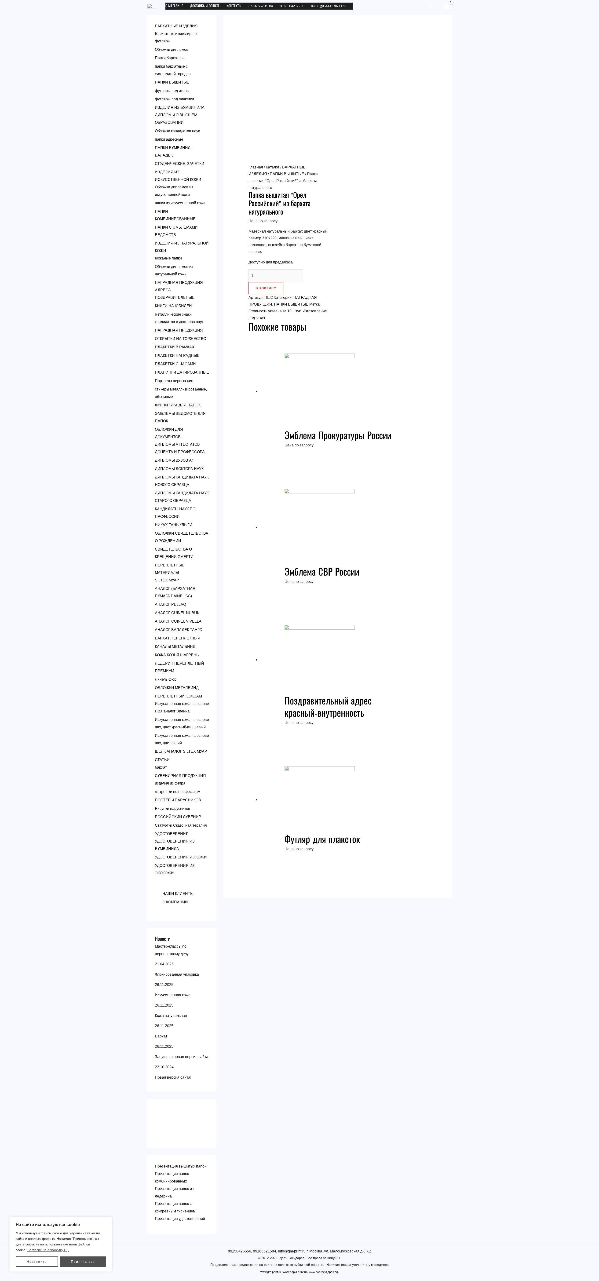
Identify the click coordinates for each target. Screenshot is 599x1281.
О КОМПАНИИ (175, 902)
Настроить (37, 1261)
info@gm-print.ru (328, 6)
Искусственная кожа (172, 995)
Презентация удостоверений (180, 1219)
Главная (255, 167)
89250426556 (239, 1251)
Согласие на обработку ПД (48, 1250)
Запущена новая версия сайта (181, 1057)
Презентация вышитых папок (180, 1166)
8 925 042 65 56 (292, 6)
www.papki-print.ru (295, 1272)
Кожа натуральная (171, 1016)
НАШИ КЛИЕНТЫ (178, 894)
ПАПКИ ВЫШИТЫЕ (287, 174)
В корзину (266, 288)
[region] (60, 1244)
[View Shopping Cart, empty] (446, 6)
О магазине (174, 6)
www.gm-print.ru (270, 1272)
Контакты (233, 6)
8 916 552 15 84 (260, 6)
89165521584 (264, 1251)
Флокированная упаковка (177, 974)
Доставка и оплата (204, 6)
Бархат (161, 1036)
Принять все (83, 1261)
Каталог (272, 167)
